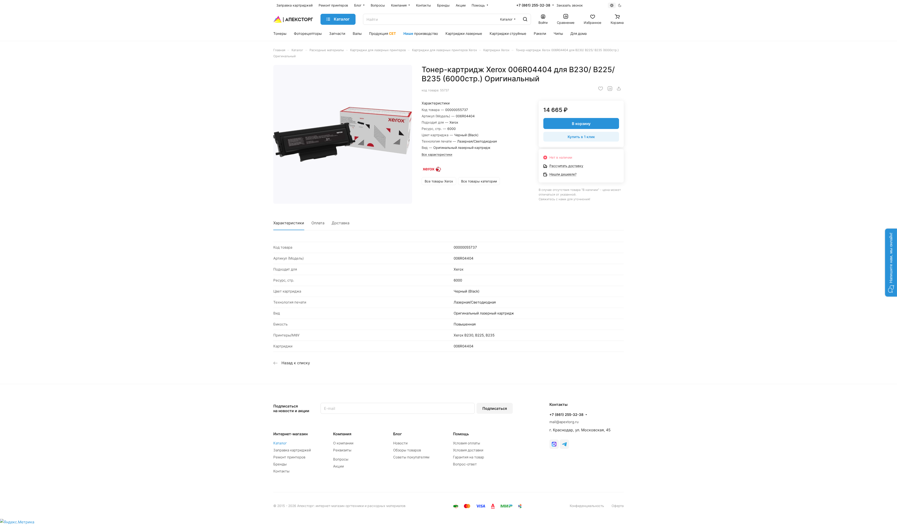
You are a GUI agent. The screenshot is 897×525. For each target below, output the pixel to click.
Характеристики (288, 223)
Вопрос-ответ (465, 464)
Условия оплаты (466, 443)
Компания (342, 434)
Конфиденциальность (587, 506)
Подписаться (494, 408)
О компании (343, 443)
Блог (397, 434)
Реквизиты (342, 450)
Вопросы (340, 459)
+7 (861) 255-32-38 (533, 5)
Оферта (618, 506)
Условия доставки (468, 450)
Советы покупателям (411, 457)
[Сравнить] (610, 88)
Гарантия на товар (468, 457)
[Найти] (525, 19)
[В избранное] (600, 88)
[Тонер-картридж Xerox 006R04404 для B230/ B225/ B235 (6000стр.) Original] (342, 134)
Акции (338, 466)
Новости (400, 443)
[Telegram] (564, 444)
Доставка (340, 223)
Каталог (280, 443)
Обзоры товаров (407, 450)
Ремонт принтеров (289, 457)
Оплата (317, 223)
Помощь (461, 434)
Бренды (280, 464)
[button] (891, 262)
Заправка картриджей (292, 450)
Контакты (281, 471)
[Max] (554, 444)
